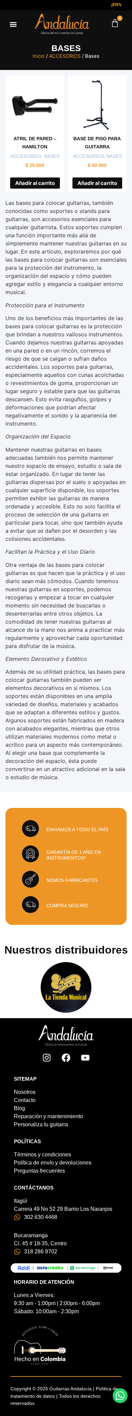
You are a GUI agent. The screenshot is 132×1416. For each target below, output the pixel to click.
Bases (52, 156)
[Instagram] (47, 1057)
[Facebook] (66, 1057)
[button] (13, 24)
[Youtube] (85, 1057)
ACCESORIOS (65, 56)
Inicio (38, 56)
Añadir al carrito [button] (35, 183)
